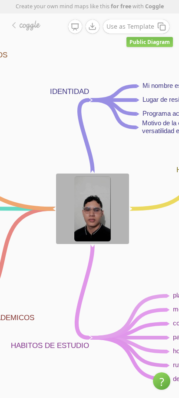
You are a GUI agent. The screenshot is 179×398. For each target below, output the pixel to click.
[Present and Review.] (75, 27)
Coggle (154, 6)
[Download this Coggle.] (92, 26)
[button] (161, 381)
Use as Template (130, 26)
